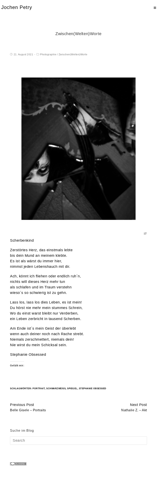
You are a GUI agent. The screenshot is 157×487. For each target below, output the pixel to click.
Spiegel (72, 388)
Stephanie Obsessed (28, 354)
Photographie (48, 54)
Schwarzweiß (56, 388)
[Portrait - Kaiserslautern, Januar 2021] (78, 148)
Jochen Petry (16, 7)
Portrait (39, 388)
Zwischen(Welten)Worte (73, 54)
